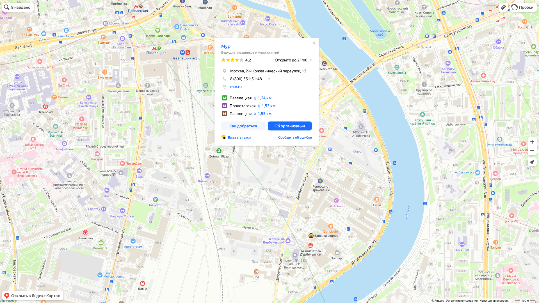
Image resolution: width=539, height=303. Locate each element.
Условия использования (462, 300)
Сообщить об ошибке (295, 137)
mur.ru (236, 86)
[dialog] (266, 92)
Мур (225, 46)
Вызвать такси (239, 137)
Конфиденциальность (494, 300)
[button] (503, 7)
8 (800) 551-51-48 (246, 79)
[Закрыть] (314, 43)
